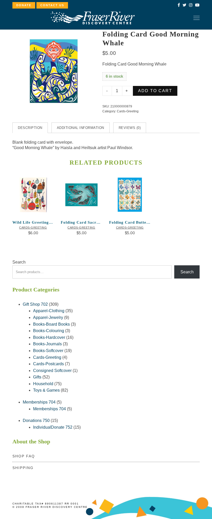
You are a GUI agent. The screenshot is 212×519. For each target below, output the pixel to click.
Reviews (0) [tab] (130, 128)
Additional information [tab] (80, 128)
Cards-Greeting (128, 111)
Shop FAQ (23, 456)
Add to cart (155, 91)
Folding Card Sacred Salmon (81, 222)
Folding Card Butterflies (129, 222)
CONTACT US (52, 5)
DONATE (23, 5)
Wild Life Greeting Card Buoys (33, 222)
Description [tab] (30, 128)
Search (19, 262)
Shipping (23, 468)
